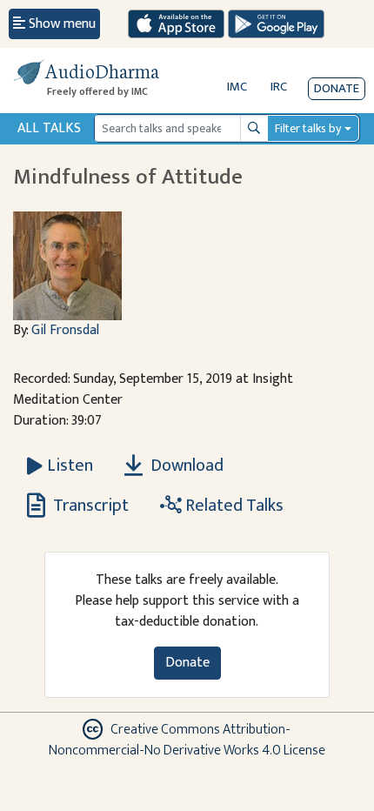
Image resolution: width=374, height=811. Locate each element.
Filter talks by (308, 128)
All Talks (49, 128)
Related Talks (233, 505)
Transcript (89, 505)
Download (185, 465)
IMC (237, 86)
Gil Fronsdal (65, 330)
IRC (278, 86)
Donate (336, 88)
